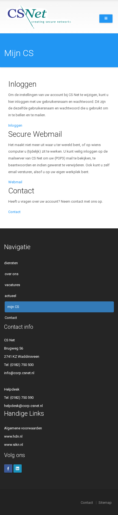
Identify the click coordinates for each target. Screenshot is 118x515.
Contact (14, 212)
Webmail (15, 182)
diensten (11, 263)
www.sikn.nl (13, 445)
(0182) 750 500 (21, 365)
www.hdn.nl (13, 436)
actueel (10, 296)
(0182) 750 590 (21, 397)
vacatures (12, 285)
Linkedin (17, 468)
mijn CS (13, 307)
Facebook (8, 468)
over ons (11, 274)
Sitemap (105, 503)
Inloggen (15, 125)
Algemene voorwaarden (23, 428)
